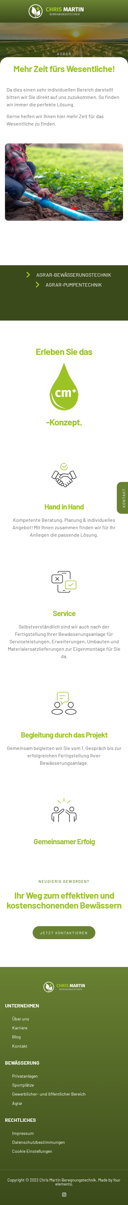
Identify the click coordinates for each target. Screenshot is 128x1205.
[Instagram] (64, 1194)
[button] (13, 11)
